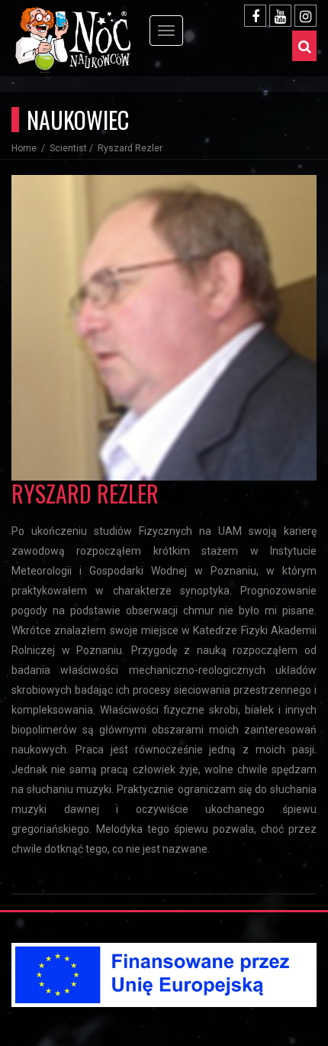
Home (25, 148)
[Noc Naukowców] (83, 23)
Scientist (68, 148)
